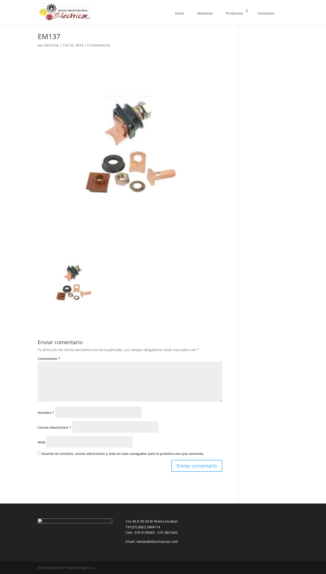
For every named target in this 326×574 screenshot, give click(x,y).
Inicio (179, 13)
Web (41, 442)
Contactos (266, 13)
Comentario (49, 358)
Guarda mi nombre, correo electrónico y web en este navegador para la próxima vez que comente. (123, 453)
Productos (234, 13)
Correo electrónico (54, 427)
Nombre (46, 412)
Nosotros (205, 13)
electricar (51, 45)
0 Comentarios (98, 45)
